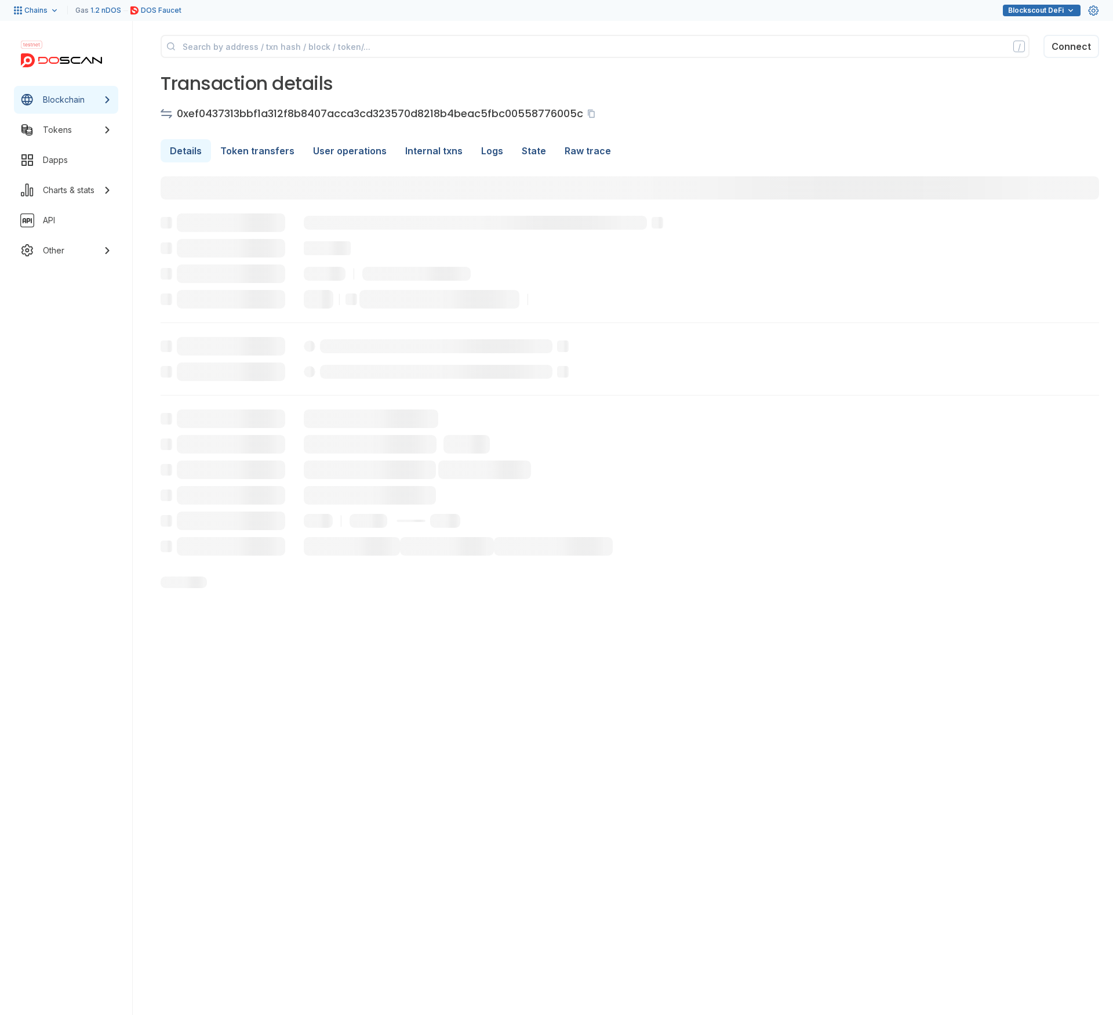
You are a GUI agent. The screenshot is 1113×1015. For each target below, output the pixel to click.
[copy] (593, 113)
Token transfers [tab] (257, 151)
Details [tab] (186, 151)
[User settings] (1093, 10)
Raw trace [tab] (588, 151)
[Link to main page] (61, 60)
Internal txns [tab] (434, 151)
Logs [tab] (492, 151)
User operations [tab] (350, 151)
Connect (1071, 46)
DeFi (1036, 10)
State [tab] (534, 151)
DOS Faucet (161, 10)
